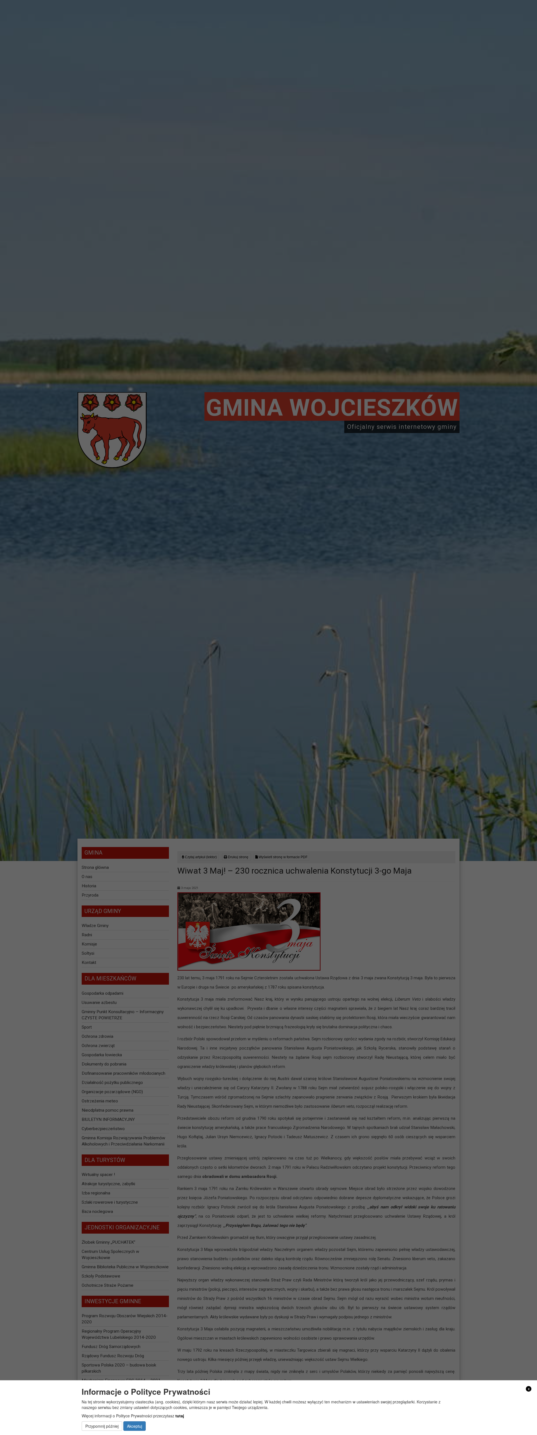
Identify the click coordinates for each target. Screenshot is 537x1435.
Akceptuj (134, 1426)
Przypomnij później (102, 1426)
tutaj (179, 1415)
